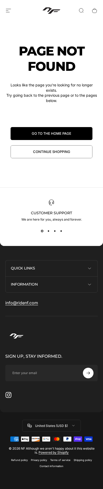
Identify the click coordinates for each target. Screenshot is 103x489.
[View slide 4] (61, 231)
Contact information (51, 466)
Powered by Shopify (54, 452)
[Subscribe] (88, 373)
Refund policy (19, 460)
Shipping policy (83, 460)
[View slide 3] (55, 231)
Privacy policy (39, 460)
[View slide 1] (42, 231)
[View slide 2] (48, 231)
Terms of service (60, 460)
